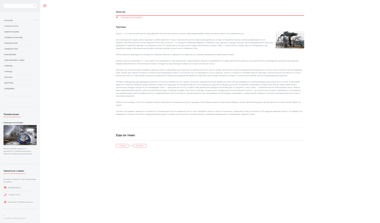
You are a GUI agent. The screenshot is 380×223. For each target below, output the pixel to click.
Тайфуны (8, 66)
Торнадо (8, 72)
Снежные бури (11, 49)
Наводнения (10, 54)
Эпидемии (9, 89)
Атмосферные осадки (14, 60)
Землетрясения (11, 32)
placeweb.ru (22, 218)
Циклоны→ (140, 145)
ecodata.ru (8, 218)
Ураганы (8, 77)
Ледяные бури (11, 43)
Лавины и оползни (13, 37)
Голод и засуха (11, 26)
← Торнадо (122, 145)
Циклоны (8, 83)
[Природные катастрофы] (20, 135)
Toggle (44, 6)
